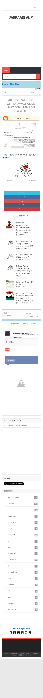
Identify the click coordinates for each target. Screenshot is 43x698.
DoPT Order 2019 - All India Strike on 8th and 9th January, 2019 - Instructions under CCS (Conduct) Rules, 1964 (24, 298)
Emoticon (11, 361)
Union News (12, 553)
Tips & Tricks (12, 609)
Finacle (10, 541)
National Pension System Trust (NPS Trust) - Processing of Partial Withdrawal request (24, 271)
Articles (10, 528)
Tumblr (21, 205)
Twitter (21, 193)
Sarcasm (36, 7)
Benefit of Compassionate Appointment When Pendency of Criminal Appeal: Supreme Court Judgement (24, 229)
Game (10, 597)
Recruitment (12, 560)
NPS (9, 566)
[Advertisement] (21, 43)
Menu (6, 70)
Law (9, 547)
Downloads (11, 535)
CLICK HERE (8, 155)
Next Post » (34, 316)
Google (21, 201)
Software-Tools (13, 522)
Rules (9, 591)
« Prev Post (7, 316)
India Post (11, 603)
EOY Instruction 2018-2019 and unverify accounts (24, 257)
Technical (11, 585)
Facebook (21, 197)
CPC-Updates (12, 572)
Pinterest (22, 209)
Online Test (11, 516)
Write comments (30, 323)
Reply (7, 349)
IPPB (9, 578)
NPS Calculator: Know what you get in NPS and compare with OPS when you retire (24, 244)
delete (30, 335)
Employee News (13, 497)
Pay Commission (13, 510)
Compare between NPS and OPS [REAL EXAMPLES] (25, 284)
